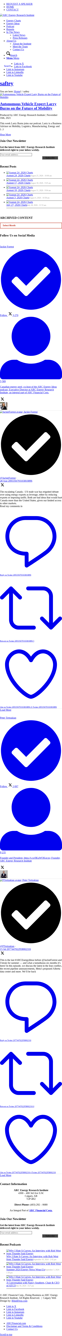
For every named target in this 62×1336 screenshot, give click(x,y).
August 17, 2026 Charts (18, 182)
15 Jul (15, 949)
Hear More (5, 134)
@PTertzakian (7, 946)
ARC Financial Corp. (40, 1210)
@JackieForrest (8, 478)
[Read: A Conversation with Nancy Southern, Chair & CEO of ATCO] (34, 1279)
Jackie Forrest (31, 412)
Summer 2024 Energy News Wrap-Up (25, 1269)
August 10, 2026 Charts (18, 190)
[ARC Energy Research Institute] (17, 15)
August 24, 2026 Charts (18, 175)
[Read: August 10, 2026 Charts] (19, 187)
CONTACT (12, 9)
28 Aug (16, 480)
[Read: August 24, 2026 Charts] (19, 172)
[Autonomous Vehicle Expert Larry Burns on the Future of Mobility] (31, 97)
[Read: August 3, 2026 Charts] (19, 194)
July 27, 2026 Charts (16, 205)
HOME (10, 6)
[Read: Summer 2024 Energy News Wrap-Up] (34, 1266)
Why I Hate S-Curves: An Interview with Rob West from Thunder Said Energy (32, 1258)
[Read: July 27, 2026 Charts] (19, 202)
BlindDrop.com (19, 1300)
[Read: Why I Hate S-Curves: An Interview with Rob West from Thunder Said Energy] (34, 1253)
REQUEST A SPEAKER (19, 4)
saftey (6, 83)
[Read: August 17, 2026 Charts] (19, 180)
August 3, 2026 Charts (17, 197)
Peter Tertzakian (30, 880)
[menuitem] (34, 4)
